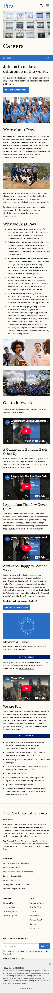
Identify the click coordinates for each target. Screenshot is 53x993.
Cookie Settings (26, 988)
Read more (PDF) (26, 668)
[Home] (25, 813)
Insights (7, 898)
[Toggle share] (48, 58)
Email (5, 942)
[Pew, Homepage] (9, 5)
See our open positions (16, 607)
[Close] (50, 964)
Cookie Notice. (20, 983)
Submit (44, 946)
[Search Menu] (41, 6)
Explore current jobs (15, 90)
